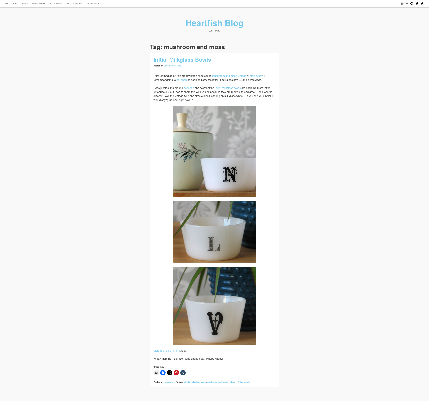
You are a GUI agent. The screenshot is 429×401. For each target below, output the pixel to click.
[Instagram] (402, 2)
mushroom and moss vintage (229, 76)
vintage (231, 381)
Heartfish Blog (214, 23)
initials (187, 381)
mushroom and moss (217, 381)
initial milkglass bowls (228, 88)
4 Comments (244, 381)
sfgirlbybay (256, 76)
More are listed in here (167, 350)
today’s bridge (74, 3)
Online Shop (92, 3)
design (24, 3)
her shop (181, 80)
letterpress (55, 3)
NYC (7, 3)
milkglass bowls (198, 381)
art (15, 3)
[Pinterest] (411, 2)
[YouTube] (417, 2)
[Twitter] (422, 2)
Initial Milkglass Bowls (182, 59)
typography (38, 3)
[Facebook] (407, 2)
